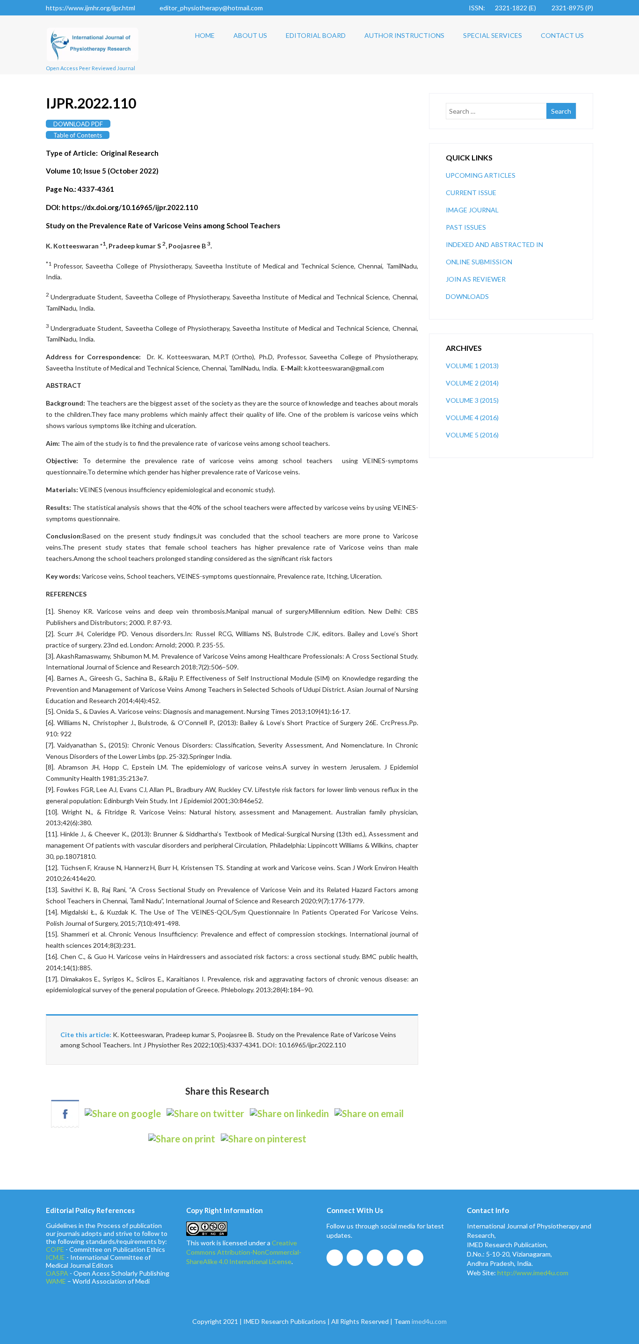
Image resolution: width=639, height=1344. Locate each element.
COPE (55, 1249)
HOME (205, 35)
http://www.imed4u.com (532, 1273)
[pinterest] (415, 1258)
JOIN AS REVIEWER (476, 279)
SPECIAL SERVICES (492, 35)
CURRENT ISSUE (471, 192)
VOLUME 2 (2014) (472, 383)
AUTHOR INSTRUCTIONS (404, 35)
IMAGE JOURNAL (472, 210)
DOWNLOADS (467, 296)
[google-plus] (375, 1258)
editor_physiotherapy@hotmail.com (211, 8)
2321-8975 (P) (572, 8)
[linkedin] (395, 1258)
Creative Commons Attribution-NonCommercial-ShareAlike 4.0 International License (243, 1252)
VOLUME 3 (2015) (472, 400)
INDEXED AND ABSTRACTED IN (494, 244)
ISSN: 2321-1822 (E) (502, 8)
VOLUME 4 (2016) (472, 417)
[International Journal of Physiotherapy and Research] (92, 64)
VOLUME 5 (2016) (472, 435)
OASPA (57, 1273)
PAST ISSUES (466, 227)
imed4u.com (429, 1321)
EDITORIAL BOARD (316, 35)
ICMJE (55, 1257)
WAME (56, 1281)
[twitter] (355, 1258)
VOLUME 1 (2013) (472, 366)
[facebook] (335, 1258)
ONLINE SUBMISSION (479, 262)
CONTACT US (562, 35)
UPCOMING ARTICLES (481, 175)
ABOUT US (250, 35)
